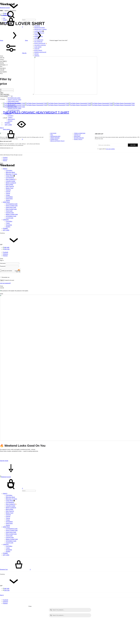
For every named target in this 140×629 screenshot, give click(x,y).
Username (2, 263)
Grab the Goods (4, 460)
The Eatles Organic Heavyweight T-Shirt (36, 112)
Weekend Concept (5, 7)
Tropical (36, 55)
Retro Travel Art (10, 186)
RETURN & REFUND (79, 137)
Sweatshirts (9, 225)
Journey (8, 200)
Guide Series (37, 47)
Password (2, 266)
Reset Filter (6, 94)
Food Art (37, 48)
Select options (6, 129)
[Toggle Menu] (0, 475)
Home (1, 40)
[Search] (18, 490)
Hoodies (10, 121)
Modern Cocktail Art (40, 52)
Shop (26, 40)
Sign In (2, 595)
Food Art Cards (10, 212)
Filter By (24, 53)
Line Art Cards (9, 218)
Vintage (36, 54)
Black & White (38, 50)
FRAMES (7, 123)
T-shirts (10, 117)
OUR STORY (53, 133)
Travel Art (8, 189)
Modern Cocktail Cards (14, 108)
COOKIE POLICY (54, 139)
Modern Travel (9, 188)
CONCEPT (6, 219)
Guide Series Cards (13, 101)
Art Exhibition (38, 41)
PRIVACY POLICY (78, 139)
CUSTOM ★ (10, 115)
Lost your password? (5, 283)
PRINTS (5, 168)
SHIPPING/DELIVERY (55, 136)
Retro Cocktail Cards (11, 209)
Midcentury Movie (39, 27)
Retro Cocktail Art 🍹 (40, 43)
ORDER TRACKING (55, 137)
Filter (2, 92)
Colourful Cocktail (40, 45)
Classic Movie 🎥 (10, 175)
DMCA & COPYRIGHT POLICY (57, 140)
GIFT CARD (8, 124)
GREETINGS (6, 202)
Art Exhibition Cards (11, 216)
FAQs (51, 134)
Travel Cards (9, 211)
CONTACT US (77, 134)
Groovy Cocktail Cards (14, 99)
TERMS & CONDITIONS (79, 133)
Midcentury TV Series (40, 29)
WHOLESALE (77, 136)
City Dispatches (10, 177)
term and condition (110, 148)
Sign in (2, 127)
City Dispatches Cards (14, 98)
